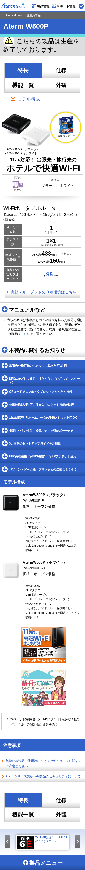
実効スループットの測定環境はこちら (43, 292)
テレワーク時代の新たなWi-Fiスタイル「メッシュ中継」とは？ (55, 841)
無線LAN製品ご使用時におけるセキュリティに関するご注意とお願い (44, 763)
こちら (25, 334)
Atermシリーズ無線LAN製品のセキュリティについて (43, 776)
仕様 (61, 70)
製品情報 (43, 6)
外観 (61, 85)
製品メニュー (46, 863)
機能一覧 (23, 85)
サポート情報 (66, 6)
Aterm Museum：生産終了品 (23, 15)
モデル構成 (28, 99)
